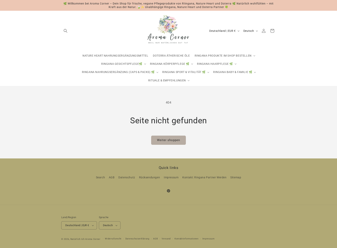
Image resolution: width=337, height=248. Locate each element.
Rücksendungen (149, 177)
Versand (166, 238)
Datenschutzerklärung (137, 238)
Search (100, 177)
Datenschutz (126, 177)
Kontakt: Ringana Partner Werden (204, 177)
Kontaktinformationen (187, 238)
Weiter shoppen (168, 140)
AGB (112, 177)
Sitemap (235, 177)
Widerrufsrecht (113, 238)
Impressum (171, 177)
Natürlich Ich (77, 239)
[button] (65, 31)
